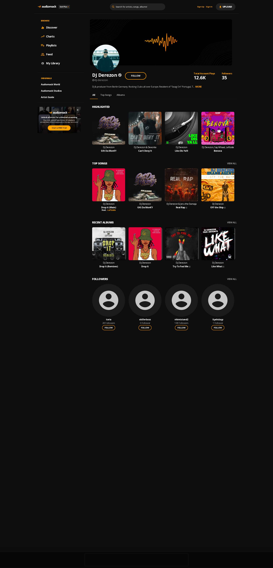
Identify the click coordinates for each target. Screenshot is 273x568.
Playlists (51, 45)
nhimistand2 (181, 319)
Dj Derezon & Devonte (145, 147)
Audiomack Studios (51, 90)
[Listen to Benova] (217, 128)
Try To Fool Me (180, 266)
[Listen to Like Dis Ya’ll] (181, 128)
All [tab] (93, 94)
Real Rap (180, 207)
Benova (218, 150)
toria (108, 319)
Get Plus (64, 6)
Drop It (145, 266)
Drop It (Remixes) (108, 266)
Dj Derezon (108, 147)
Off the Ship (217, 207)
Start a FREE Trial (59, 128)
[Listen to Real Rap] (181, 184)
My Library (53, 63)
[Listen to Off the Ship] (217, 184)
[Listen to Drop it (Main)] (108, 184)
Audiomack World (50, 84)
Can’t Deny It (145, 150)
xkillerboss (145, 319)
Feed (49, 54)
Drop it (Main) (108, 207)
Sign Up (200, 7)
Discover (51, 27)
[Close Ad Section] (77, 110)
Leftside (111, 210)
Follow (135, 75)
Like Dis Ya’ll (181, 150)
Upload (227, 6)
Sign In (209, 7)
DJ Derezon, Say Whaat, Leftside (218, 147)
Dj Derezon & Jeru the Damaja (182, 203)
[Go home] (47, 7)
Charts (50, 36)
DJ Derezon (218, 203)
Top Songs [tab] (106, 94)
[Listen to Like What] (217, 243)
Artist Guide (47, 97)
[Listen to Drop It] (145, 243)
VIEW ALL (232, 163)
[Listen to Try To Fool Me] (181, 243)
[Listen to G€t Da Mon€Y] (108, 128)
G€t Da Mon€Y (108, 150)
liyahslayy (218, 319)
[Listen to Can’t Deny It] (145, 128)
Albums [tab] (121, 94)
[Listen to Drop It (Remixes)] (108, 243)
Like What (216, 266)
